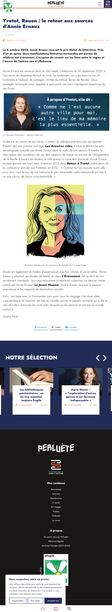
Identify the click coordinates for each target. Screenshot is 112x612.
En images (56, 507)
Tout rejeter (35, 600)
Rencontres (56, 489)
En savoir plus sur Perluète (56, 536)
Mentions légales (56, 541)
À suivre (10, 35)
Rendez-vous (56, 498)
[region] (35, 591)
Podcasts (56, 515)
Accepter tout (53, 600)
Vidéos (56, 511)
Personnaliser (18, 600)
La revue (56, 520)
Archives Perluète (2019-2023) (56, 545)
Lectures (56, 493)
